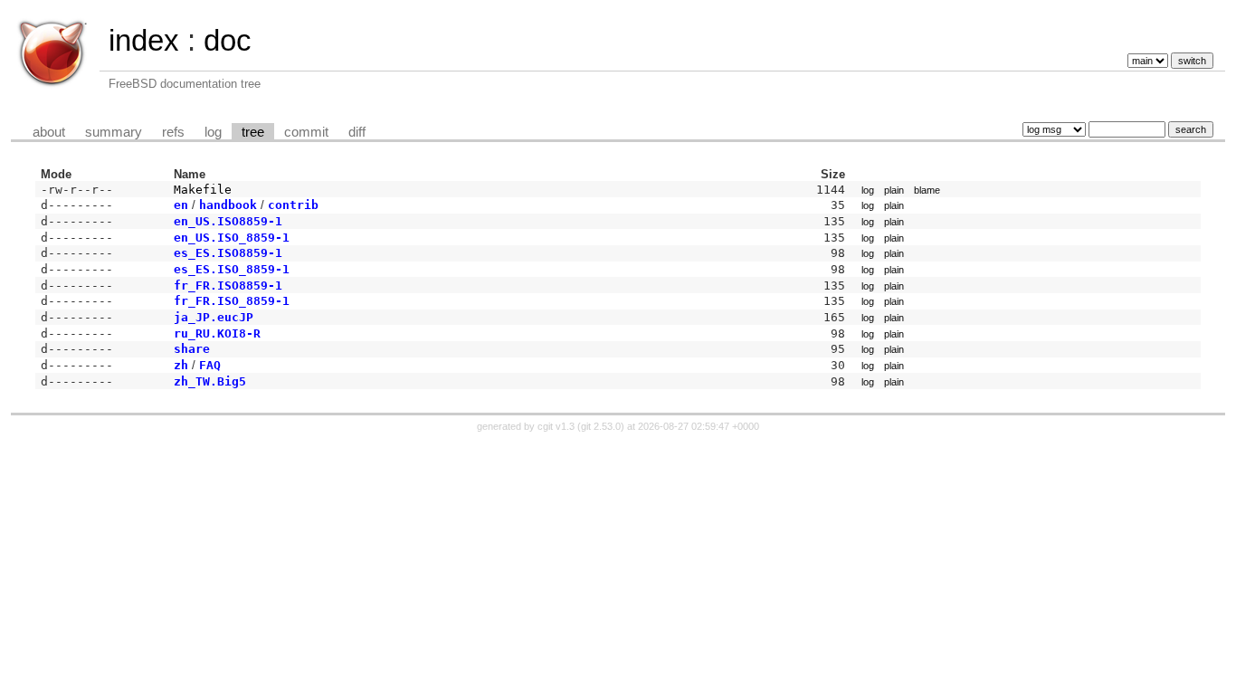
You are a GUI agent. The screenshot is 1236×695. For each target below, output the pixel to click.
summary (113, 132)
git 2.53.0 (601, 426)
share (192, 349)
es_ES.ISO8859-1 (228, 253)
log (213, 132)
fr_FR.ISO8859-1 (228, 285)
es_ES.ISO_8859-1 (232, 269)
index (144, 40)
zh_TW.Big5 (210, 381)
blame (927, 190)
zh (181, 365)
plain (894, 190)
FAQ (210, 365)
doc (228, 40)
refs (173, 132)
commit (306, 132)
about (49, 132)
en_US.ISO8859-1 (228, 221)
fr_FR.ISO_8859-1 (232, 301)
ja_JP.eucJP (213, 317)
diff (357, 132)
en (181, 205)
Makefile (203, 189)
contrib (293, 205)
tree (253, 132)
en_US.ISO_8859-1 (232, 237)
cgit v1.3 (556, 426)
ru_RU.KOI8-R (217, 333)
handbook (228, 205)
